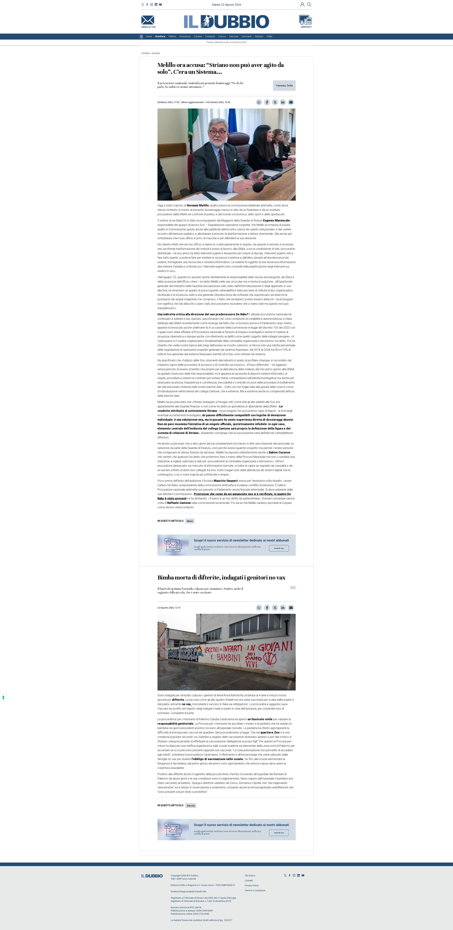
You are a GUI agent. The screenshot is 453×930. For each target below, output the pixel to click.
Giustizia (155, 53)
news (190, 521)
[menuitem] (149, 36)
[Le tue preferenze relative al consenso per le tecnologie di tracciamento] (3, 697)
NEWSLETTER (148, 26)
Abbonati (306, 26)
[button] (302, 4)
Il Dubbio (145, 53)
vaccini (191, 805)
